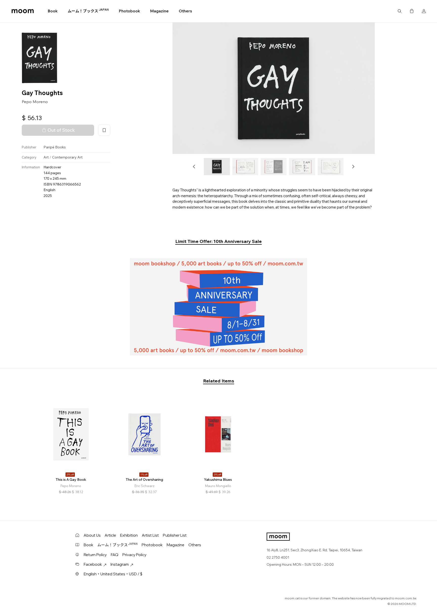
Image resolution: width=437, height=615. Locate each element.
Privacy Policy (134, 554)
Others (185, 11)
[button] (194, 166)
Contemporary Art (67, 157)
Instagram (120, 564)
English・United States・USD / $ (113, 574)
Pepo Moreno (35, 101)
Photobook (129, 11)
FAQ (114, 554)
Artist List (150, 535)
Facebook (93, 564)
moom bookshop (22, 11)
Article (110, 535)
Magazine (159, 11)
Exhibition (129, 535)
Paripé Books (54, 147)
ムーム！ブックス (88, 10)
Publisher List (175, 535)
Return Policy (95, 554)
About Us (92, 535)
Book (53, 11)
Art (46, 157)
